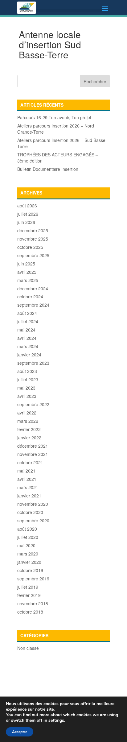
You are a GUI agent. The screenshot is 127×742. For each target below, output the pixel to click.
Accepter (19, 731)
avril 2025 (26, 272)
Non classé (28, 648)
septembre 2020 (33, 520)
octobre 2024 (30, 296)
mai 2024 (26, 330)
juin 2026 (26, 222)
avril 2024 (26, 338)
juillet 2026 (27, 214)
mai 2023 (26, 388)
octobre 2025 (30, 247)
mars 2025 (27, 280)
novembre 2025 (32, 239)
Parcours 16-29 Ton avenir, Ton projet (54, 117)
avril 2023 (26, 396)
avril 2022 (26, 413)
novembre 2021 (32, 454)
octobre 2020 (30, 512)
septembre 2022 (33, 404)
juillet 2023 (27, 379)
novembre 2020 (32, 504)
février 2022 (29, 429)
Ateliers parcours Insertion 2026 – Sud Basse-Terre (62, 143)
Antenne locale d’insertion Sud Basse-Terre (50, 44)
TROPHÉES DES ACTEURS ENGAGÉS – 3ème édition (57, 157)
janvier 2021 (29, 496)
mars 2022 (27, 421)
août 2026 (27, 205)
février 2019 (29, 595)
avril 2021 (26, 479)
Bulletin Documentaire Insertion (47, 169)
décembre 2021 (32, 446)
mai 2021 (26, 471)
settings (56, 720)
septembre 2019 (33, 578)
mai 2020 (26, 545)
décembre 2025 (32, 230)
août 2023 (27, 371)
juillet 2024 (27, 321)
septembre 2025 (33, 255)
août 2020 (27, 529)
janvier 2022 (29, 437)
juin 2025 (26, 264)
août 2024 (27, 313)
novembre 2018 (32, 603)
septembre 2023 (33, 363)
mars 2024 (27, 346)
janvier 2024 (29, 354)
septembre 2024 (33, 305)
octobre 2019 (30, 570)
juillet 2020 (27, 537)
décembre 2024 (32, 288)
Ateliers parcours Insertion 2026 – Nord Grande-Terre (55, 129)
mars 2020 (27, 554)
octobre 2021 (30, 462)
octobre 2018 (30, 612)
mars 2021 (27, 487)
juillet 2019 (27, 587)
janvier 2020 (29, 562)
